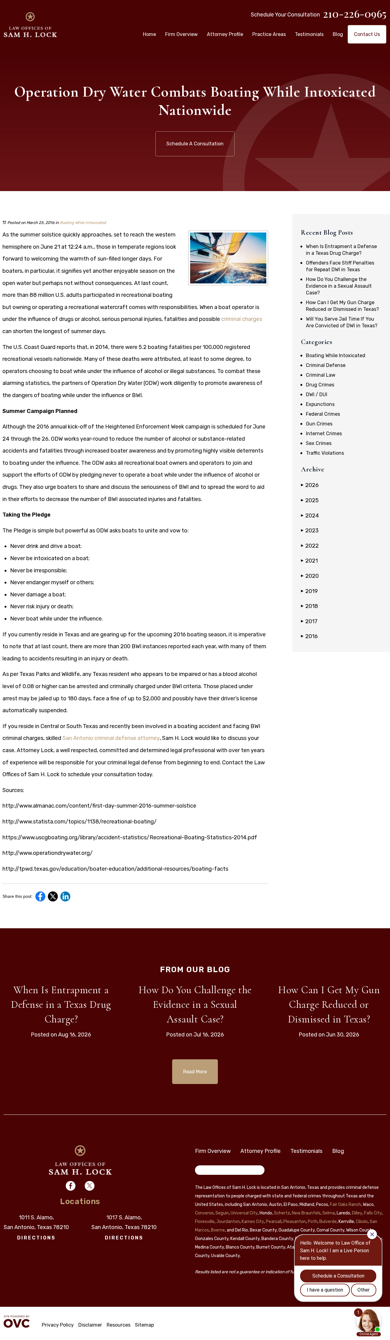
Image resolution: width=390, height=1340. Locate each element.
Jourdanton (228, 1221)
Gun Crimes (319, 424)
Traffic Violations (325, 453)
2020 (310, 576)
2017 (309, 621)
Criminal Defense (326, 365)
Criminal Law (320, 375)
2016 (309, 636)
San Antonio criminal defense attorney (111, 738)
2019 (309, 591)
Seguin (222, 1213)
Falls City (373, 1213)
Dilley (357, 1213)
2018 (309, 606)
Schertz (282, 1213)
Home (149, 34)
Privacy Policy (58, 1325)
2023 (310, 530)
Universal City (244, 1213)
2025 (310, 500)
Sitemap (144, 1325)
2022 (310, 545)
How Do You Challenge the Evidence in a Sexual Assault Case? (339, 286)
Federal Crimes (323, 414)
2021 (309, 560)
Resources (118, 1325)
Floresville (204, 1221)
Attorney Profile (225, 34)
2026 (310, 485)
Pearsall (274, 1221)
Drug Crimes (320, 385)
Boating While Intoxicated (83, 222)
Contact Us (367, 34)
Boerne (218, 1230)
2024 (310, 515)
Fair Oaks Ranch (345, 1204)
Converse (204, 1213)
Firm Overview (181, 34)
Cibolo (362, 1221)
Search (206, 1171)
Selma (328, 1213)
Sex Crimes (319, 443)
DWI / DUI (316, 394)
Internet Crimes (324, 433)
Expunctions (320, 404)
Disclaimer (90, 1325)
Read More (195, 1072)
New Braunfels (306, 1213)
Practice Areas (269, 34)
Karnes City (253, 1221)
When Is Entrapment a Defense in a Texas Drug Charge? (61, 1004)
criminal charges (241, 319)
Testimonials (309, 34)
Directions (36, 1238)
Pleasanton (294, 1221)
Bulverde (328, 1221)
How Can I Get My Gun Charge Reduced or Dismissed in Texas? (329, 1004)
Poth (312, 1221)
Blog (338, 34)
